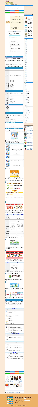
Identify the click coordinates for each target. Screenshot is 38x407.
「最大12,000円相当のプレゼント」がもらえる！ (15, 47)
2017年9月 (26, 56)
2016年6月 (26, 66)
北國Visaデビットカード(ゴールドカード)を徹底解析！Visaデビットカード (11, 389)
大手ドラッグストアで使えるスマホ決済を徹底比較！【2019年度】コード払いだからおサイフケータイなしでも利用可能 (30, 26)
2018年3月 (26, 52)
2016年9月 (26, 64)
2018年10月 (26, 47)
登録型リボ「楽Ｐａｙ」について (13, 37)
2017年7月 (26, 57)
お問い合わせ (29, 123)
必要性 (26, 105)
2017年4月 (26, 59)
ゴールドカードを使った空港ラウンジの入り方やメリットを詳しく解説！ (15, 380)
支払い (25, 85)
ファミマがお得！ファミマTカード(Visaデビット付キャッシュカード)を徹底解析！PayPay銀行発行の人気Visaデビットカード (7, 381)
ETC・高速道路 (27, 97)
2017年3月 (26, 60)
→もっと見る (26, 36)
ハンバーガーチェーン (27, 91)
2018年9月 (26, 48)
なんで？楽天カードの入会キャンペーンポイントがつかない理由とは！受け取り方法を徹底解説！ (11, 381)
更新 (25, 86)
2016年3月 (26, 68)
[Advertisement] (10, 365)
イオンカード (27, 102)
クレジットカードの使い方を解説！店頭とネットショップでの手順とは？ (20, 388)
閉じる (15, 31)
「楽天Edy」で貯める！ (13, 41)
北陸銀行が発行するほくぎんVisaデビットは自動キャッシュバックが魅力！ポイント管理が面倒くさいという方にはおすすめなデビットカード (20, 381)
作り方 (25, 84)
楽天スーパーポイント (27, 107)
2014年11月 (26, 78)
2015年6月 (26, 74)
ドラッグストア (27, 93)
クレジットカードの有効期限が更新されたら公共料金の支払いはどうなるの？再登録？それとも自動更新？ (30, 128)
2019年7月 (26, 41)
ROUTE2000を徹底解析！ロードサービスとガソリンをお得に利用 (12, 391)
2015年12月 (26, 70)
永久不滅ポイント (27, 109)
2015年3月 (26, 76)
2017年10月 (26, 55)
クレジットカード (26, 100)
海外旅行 (25, 89)
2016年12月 (26, 62)
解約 (25, 87)
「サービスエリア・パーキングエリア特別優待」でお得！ (15, 48)
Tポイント (27, 108)
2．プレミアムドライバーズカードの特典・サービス (14, 43)
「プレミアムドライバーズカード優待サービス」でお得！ (15, 50)
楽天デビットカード (27, 112)
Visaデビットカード (27, 113)
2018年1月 (26, 53)
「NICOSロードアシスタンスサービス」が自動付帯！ (14, 53)
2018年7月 (26, 49)
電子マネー (26, 115)
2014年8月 (26, 80)
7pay (26, 120)
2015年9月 (26, 72)
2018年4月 (26, 51)
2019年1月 (26, 45)
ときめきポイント (27, 110)
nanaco (26, 117)
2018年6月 (26, 50)
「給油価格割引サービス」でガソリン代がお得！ (15, 44)
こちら (15, 126)
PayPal (26, 99)
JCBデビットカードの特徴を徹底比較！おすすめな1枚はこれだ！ (15, 388)
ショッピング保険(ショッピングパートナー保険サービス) (14, 36)
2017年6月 (26, 58)
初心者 (25, 83)
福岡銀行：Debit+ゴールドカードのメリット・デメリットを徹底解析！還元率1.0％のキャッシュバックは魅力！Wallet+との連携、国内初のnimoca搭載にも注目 (28, 143)
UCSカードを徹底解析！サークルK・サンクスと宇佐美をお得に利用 (7, 388)
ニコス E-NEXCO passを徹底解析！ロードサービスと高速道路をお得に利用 (13, 392)
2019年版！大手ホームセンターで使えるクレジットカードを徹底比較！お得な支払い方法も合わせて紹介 (19, 400)
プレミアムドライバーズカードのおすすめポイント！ (14, 38)
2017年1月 (26, 61)
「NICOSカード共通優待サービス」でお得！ (15, 51)
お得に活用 (26, 90)
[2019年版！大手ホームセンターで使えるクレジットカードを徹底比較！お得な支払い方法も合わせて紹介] (26, 23)
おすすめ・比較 (27, 114)
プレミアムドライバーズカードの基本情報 (14, 33)
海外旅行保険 (10, 34)
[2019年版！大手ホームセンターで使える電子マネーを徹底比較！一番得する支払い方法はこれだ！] (26, 19)
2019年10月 (26, 39)
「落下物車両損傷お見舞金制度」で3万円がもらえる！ (15, 46)
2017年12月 (26, 54)
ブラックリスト (26, 88)
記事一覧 (25, 122)
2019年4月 (26, 43)
